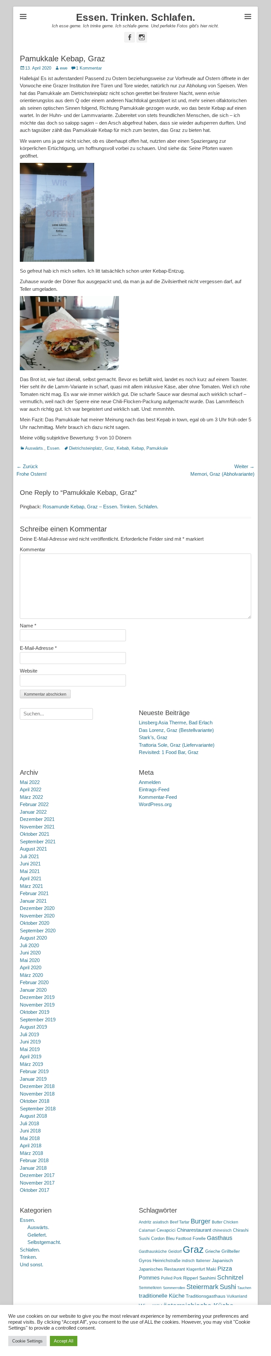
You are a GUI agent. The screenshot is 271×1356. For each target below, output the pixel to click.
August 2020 (33, 938)
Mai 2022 (30, 782)
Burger (201, 1221)
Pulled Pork (171, 1278)
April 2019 (30, 1056)
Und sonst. (31, 1264)
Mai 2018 (30, 1138)
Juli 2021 (29, 856)
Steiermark (202, 1286)
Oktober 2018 (34, 1101)
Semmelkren (150, 1287)
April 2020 (30, 967)
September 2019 (38, 1019)
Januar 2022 (33, 812)
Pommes (149, 1278)
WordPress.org (155, 804)
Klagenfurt (195, 1269)
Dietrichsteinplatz (85, 448)
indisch (188, 1260)
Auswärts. (34, 448)
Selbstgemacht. (44, 1242)
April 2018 (30, 1145)
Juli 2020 (29, 945)
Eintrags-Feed (154, 789)
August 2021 (33, 849)
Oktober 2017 (34, 1190)
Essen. (53, 448)
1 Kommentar (89, 68)
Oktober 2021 (34, 834)
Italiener (203, 1260)
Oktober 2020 (34, 923)
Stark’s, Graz (153, 737)
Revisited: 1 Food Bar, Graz (169, 752)
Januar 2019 (33, 1079)
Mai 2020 (30, 960)
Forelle (199, 1238)
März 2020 (31, 975)
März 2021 (31, 886)
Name (28, 625)
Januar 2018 (33, 1168)
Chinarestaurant (194, 1230)
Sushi (228, 1286)
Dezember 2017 (37, 1175)
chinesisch (222, 1230)
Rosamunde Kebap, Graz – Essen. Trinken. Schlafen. (100, 506)
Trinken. (28, 1257)
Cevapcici (166, 1230)
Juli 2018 (29, 1123)
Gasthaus (219, 1238)
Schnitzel (230, 1277)
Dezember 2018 (37, 1086)
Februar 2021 (34, 893)
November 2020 (37, 916)
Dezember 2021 (37, 819)
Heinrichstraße (166, 1260)
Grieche (212, 1251)
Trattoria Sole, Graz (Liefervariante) (176, 745)
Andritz (145, 1222)
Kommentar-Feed (158, 797)
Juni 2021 (30, 863)
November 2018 (37, 1094)
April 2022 (30, 789)
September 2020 (38, 930)
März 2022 (31, 797)
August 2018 (33, 1116)
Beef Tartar (179, 1222)
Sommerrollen (174, 1288)
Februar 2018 (34, 1160)
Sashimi (207, 1278)
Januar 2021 (33, 901)
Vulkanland (237, 1296)
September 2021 (38, 841)
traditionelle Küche (161, 1296)
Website (28, 671)
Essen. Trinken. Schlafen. (135, 17)
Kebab (123, 448)
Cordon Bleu (162, 1238)
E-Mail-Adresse (38, 648)
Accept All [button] (63, 1341)
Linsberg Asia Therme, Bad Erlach (176, 722)
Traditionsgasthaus (205, 1296)
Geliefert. (37, 1235)
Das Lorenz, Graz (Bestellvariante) (176, 730)
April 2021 (30, 878)
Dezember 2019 (37, 997)
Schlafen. (30, 1249)
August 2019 (33, 1027)
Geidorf (174, 1251)
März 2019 (31, 1064)
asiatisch (161, 1222)
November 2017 (37, 1183)
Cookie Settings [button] (27, 1341)
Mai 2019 (30, 1049)
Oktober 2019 (34, 1012)
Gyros (145, 1260)
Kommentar (32, 549)
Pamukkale (157, 448)
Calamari (147, 1230)
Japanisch (222, 1260)
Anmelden (150, 782)
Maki (211, 1269)
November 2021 (37, 826)
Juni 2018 (30, 1130)
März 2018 (31, 1153)
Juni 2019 (30, 1041)
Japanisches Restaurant (162, 1269)
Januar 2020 (33, 990)
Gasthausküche (153, 1251)
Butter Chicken (225, 1222)
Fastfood (183, 1238)
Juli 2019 (29, 1034)
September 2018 (38, 1108)
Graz (109, 448)
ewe (63, 68)
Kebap (138, 448)
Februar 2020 (34, 982)
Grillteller (230, 1251)
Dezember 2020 (37, 908)
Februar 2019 (34, 1071)
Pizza (224, 1268)
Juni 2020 (30, 952)
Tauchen (244, 1288)
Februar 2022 (34, 804)
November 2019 (37, 1005)
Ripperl (190, 1278)
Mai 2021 (30, 871)
